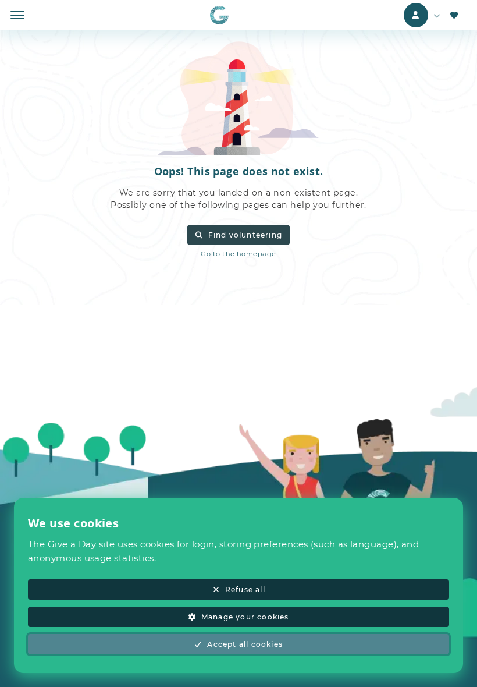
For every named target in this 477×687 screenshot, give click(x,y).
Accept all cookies (245, 644)
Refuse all (245, 589)
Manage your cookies (245, 616)
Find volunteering (245, 235)
